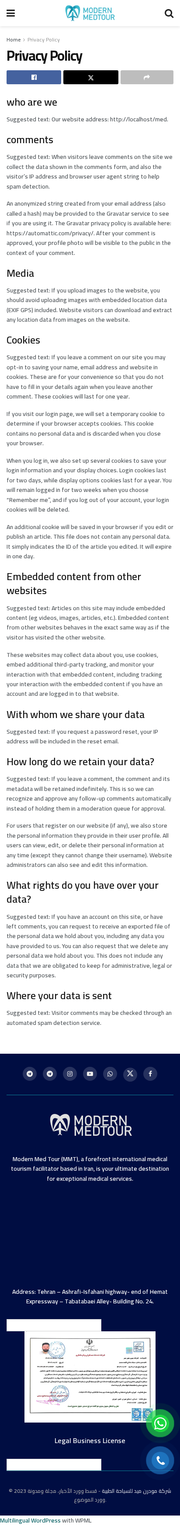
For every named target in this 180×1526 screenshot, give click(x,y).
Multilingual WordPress (30, 1520)
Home (14, 39)
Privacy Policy (44, 39)
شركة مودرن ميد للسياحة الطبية (136, 1491)
